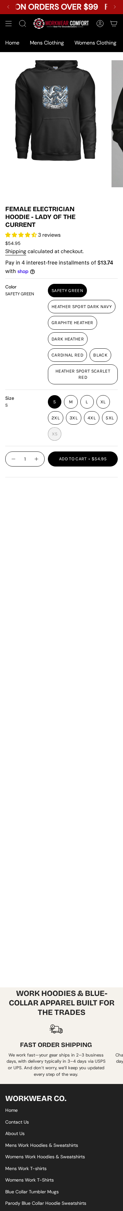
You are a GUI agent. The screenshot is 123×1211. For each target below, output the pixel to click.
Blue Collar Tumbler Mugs (32, 1192)
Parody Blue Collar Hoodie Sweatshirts (45, 1203)
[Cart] (114, 23)
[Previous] (8, 7)
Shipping (15, 251)
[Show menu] (8, 23)
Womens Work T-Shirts (29, 1180)
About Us (15, 1133)
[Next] (115, 7)
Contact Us (17, 1122)
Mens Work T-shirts (26, 1168)
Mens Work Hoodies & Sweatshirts (41, 1145)
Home (11, 1110)
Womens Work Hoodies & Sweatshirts (45, 1157)
